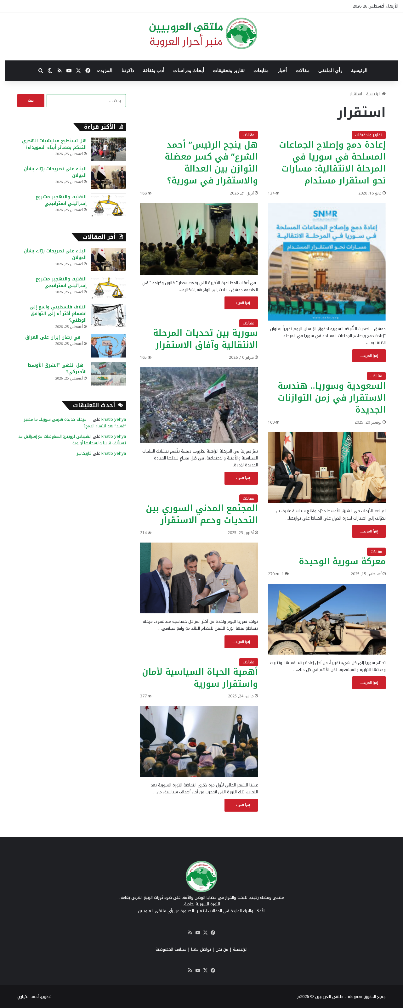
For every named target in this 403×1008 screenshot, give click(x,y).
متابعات (261, 70)
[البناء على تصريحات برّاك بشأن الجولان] (108, 177)
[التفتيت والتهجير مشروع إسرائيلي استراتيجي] (108, 205)
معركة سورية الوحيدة (342, 561)
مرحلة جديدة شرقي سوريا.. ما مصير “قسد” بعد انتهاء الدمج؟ (75, 422)
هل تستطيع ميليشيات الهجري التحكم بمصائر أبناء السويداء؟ (54, 144)
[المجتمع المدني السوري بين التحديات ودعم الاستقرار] (199, 578)
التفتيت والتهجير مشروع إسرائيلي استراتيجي (61, 200)
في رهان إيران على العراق (56, 337)
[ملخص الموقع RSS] (190, 933)
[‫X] (205, 933)
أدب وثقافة (153, 70)
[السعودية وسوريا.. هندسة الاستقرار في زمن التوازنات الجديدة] (327, 467)
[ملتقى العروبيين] (201, 33)
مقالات (302, 70)
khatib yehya (113, 419)
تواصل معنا (201, 949)
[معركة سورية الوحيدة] (327, 619)
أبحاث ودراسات (188, 70)
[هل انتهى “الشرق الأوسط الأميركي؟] (108, 374)
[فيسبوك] (213, 933)
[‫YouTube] (198, 933)
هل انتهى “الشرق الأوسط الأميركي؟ (57, 368)
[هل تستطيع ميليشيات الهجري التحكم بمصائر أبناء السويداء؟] (108, 149)
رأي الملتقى (330, 70)
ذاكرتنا (128, 70)
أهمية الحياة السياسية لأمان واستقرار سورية (200, 678)
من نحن (222, 949)
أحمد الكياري (28, 996)
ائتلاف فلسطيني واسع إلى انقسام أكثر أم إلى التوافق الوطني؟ (58, 313)
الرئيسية (359, 70)
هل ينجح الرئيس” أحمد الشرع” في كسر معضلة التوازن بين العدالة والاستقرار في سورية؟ (211, 163)
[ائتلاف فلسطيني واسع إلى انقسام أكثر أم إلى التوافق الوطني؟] (108, 315)
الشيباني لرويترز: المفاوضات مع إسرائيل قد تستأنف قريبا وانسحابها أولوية (72, 439)
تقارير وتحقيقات (229, 70)
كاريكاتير (84, 453)
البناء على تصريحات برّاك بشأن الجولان (55, 172)
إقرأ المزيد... (369, 356)
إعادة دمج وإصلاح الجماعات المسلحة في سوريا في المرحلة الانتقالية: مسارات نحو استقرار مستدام (332, 163)
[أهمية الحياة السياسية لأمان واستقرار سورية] (199, 741)
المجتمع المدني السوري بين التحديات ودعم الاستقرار (202, 514)
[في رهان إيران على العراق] (108, 346)
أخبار (282, 70)
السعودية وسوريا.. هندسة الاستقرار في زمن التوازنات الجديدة (332, 398)
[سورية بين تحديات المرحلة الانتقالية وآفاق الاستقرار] (199, 405)
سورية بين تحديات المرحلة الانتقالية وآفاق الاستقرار (205, 339)
